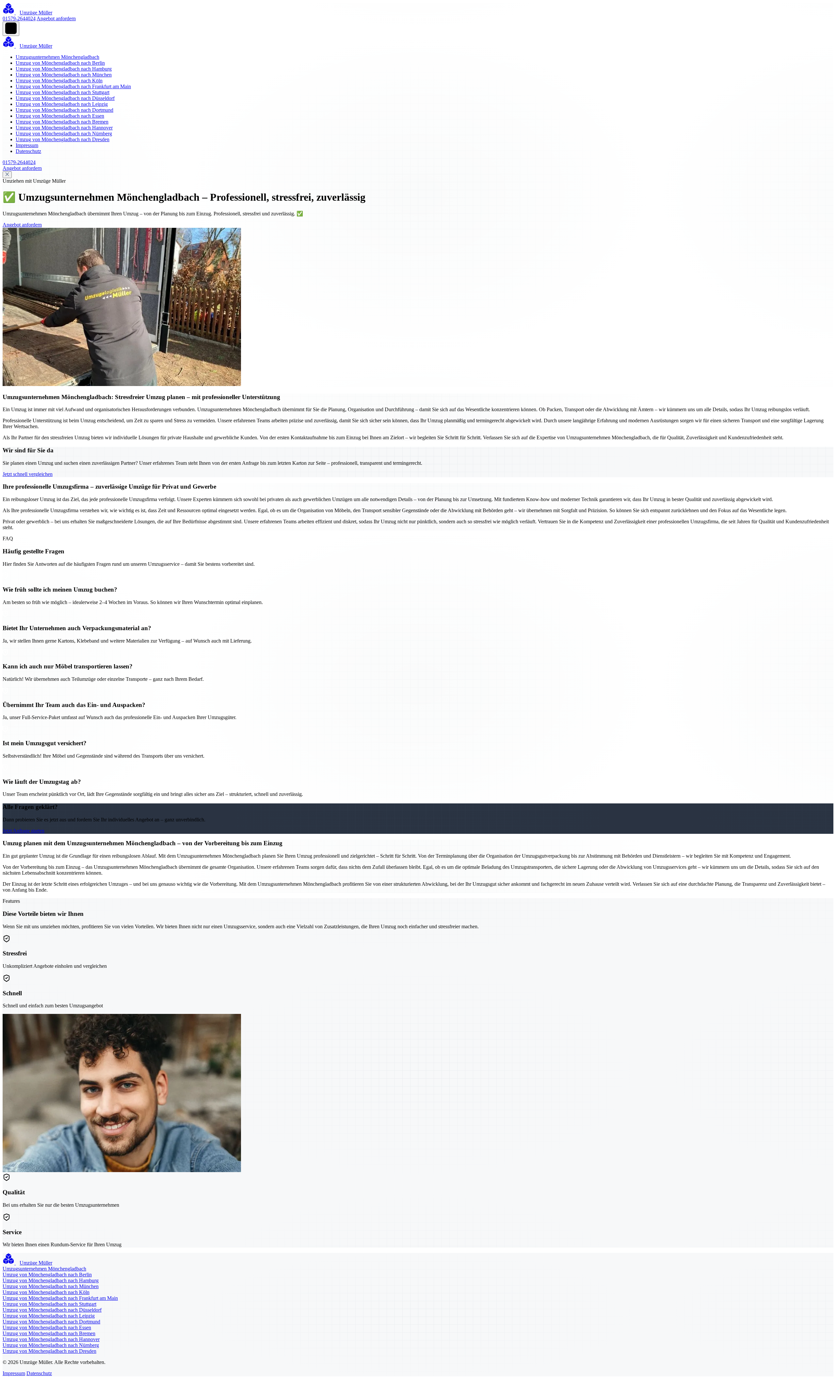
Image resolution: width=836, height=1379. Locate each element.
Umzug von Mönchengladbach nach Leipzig (62, 104)
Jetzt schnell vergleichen (28, 474)
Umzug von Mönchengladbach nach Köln (59, 80)
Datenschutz (28, 151)
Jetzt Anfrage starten (23, 830)
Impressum (27, 145)
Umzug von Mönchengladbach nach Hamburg (64, 69)
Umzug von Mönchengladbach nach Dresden (62, 139)
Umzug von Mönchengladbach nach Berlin (60, 63)
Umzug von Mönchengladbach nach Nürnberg (64, 133)
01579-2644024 (19, 18)
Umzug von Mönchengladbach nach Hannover (64, 127)
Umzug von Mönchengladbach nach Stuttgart (62, 92)
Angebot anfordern (56, 18)
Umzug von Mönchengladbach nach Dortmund (64, 110)
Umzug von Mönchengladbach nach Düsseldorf (65, 98)
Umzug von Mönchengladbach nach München (64, 74)
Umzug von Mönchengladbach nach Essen (60, 116)
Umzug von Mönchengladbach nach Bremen (62, 122)
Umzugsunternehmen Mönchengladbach (57, 57)
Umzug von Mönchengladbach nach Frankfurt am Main (73, 86)
